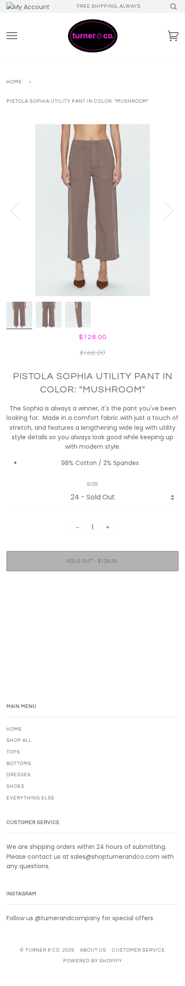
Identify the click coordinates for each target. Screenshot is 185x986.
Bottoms (18, 763)
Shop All (19, 740)
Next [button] (163, 210)
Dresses (18, 774)
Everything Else (30, 798)
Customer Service (138, 950)
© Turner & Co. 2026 (47, 950)
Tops (13, 752)
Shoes (15, 786)
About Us (93, 950)
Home (14, 82)
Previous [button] (21, 210)
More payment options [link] (92, 607)
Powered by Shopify (92, 960)
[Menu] (11, 36)
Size (93, 484)
